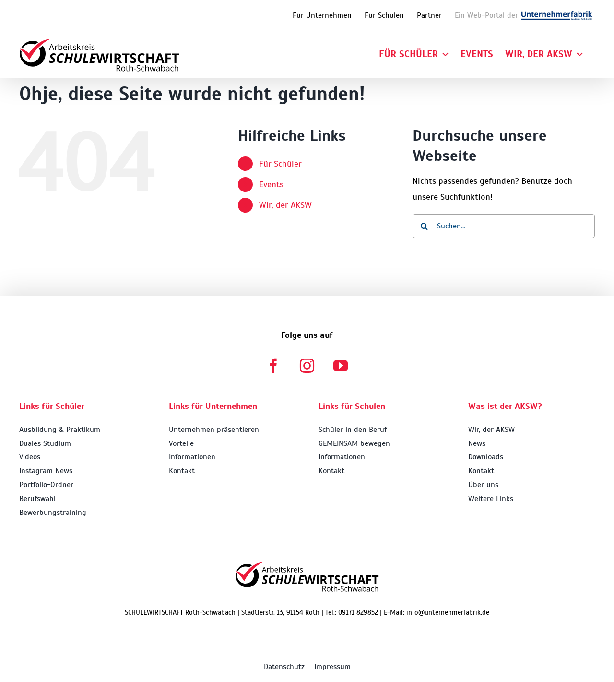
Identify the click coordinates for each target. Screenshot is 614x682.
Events (271, 184)
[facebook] (273, 365)
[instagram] (307, 365)
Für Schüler (280, 163)
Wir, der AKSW (285, 205)
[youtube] (340, 365)
